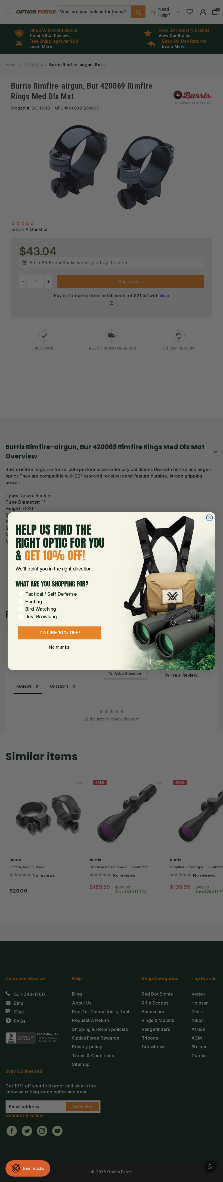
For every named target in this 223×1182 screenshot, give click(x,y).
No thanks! (59, 647)
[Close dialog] (209, 517)
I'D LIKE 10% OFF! (59, 632)
